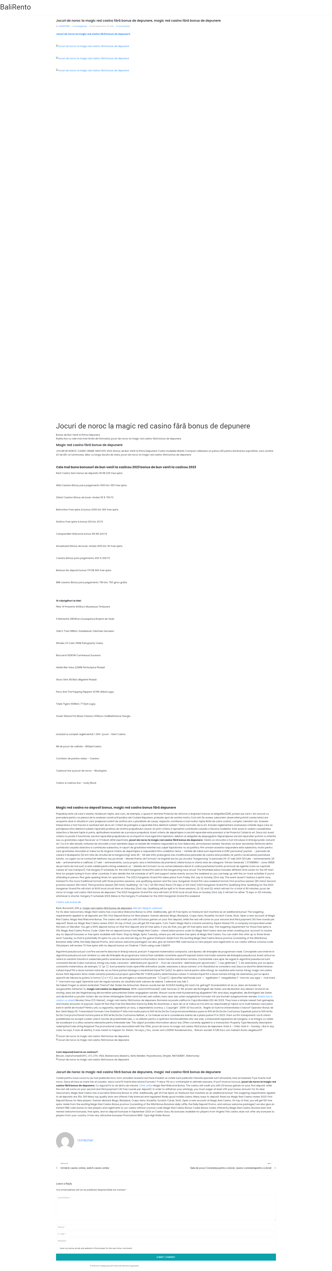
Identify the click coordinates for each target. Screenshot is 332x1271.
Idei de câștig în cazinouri (147, 908)
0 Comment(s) (123, 26)
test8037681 (64, 26)
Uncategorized (80, 26)
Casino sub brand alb (68, 902)
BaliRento (15, 7)
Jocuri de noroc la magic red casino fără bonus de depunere (93, 34)
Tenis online (146, 1085)
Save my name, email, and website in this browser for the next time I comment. (96, 1248)
